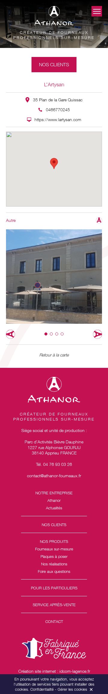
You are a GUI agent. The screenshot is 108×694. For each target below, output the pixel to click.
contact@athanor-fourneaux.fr (54, 475)
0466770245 (58, 109)
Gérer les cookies (72, 689)
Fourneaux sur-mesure (54, 549)
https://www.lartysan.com (57, 119)
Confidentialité (42, 689)
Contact (54, 621)
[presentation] (10, 334)
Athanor (54, 500)
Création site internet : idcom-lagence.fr (54, 671)
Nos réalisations (54, 563)
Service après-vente (54, 604)
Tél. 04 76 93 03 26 (54, 464)
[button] (45, 333)
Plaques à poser (54, 556)
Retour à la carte (54, 354)
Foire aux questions (54, 571)
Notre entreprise (54, 492)
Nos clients (54, 524)
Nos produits (54, 541)
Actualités (54, 507)
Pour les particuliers (54, 587)
